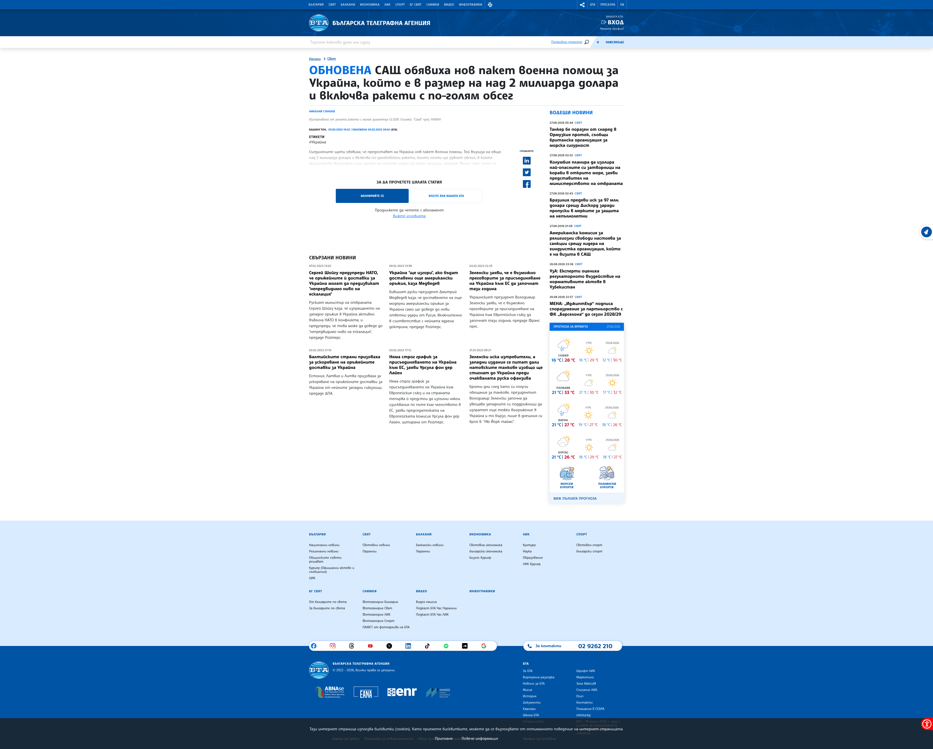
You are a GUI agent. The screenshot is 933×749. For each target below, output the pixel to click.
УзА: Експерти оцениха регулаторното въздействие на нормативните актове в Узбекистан (585, 279)
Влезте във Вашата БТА (446, 196)
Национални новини (324, 545)
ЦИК (312, 578)
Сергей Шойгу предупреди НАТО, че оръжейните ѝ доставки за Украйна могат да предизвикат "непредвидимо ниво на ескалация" (344, 283)
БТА (592, 5)
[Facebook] (315, 646)
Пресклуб (607, 5)
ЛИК (387, 5)
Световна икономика (485, 545)
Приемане (444, 738)
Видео (449, 5)
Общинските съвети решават (325, 560)
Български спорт (589, 551)
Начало (315, 59)
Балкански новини (429, 545)
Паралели (370, 551)
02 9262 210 (595, 646)
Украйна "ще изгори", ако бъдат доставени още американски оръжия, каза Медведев (423, 278)
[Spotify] (447, 646)
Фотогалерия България (380, 602)
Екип (579, 696)
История (529, 696)
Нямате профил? (612, 28)
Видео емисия (426, 602)
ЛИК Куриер (532, 564)
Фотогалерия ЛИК (376, 615)
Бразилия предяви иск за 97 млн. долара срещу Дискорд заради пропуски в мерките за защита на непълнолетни (584, 208)
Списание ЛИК (586, 690)
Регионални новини (323, 551)
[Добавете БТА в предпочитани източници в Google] (485, 646)
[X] (391, 646)
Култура (529, 545)
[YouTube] (372, 646)
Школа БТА (531, 715)
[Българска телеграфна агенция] (319, 670)
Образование (533, 558)
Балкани (348, 5)
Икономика (370, 5)
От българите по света (328, 602)
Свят (332, 5)
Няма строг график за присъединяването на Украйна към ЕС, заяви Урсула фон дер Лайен (423, 364)
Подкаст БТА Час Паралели (436, 608)
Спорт (400, 5)
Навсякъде (615, 42)
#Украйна (317, 141)
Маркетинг (585, 677)
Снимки (432, 5)
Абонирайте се (372, 196)
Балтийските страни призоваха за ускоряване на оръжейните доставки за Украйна (344, 362)
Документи (532, 703)
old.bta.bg (583, 715)
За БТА (527, 671)
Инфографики (470, 5)
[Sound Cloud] (466, 646)
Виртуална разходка (538, 677)
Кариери (529, 709)
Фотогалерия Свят (377, 608)
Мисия (527, 690)
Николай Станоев (322, 111)
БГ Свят (416, 5)
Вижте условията (409, 215)
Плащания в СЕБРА (590, 709)
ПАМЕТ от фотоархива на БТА (386, 627)
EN (622, 5)
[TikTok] (429, 646)
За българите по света (327, 608)
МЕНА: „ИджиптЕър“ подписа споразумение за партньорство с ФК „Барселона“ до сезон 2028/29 (586, 309)
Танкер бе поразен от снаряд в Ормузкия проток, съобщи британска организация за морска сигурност (583, 137)
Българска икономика (485, 551)
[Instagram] (334, 646)
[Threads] (353, 646)
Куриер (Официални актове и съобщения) (331, 570)
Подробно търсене (566, 42)
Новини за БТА (534, 684)
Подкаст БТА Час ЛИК (432, 615)
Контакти (584, 703)
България (316, 5)
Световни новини (376, 545)
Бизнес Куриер (480, 558)
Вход (616, 22)
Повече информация (480, 738)
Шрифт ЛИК (585, 671)
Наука (527, 551)
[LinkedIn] (410, 646)
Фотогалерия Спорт (378, 621)
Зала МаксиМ (586, 684)
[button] (490, 4)
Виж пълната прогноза (575, 498)
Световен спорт (589, 545)
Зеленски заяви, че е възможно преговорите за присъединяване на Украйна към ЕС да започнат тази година (504, 280)
